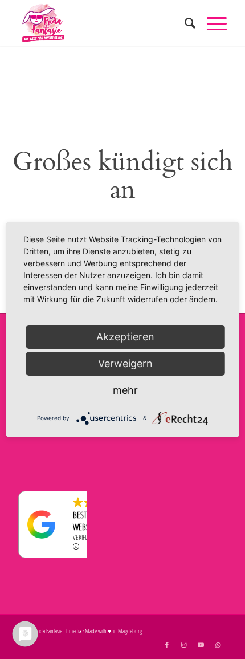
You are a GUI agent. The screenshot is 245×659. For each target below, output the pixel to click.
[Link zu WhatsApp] (218, 644)
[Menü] (211, 23)
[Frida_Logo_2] (101, 23)
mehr (125, 390)
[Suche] (184, 23)
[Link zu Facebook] (166, 644)
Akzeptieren (125, 337)
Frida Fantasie (48, 631)
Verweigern (125, 363)
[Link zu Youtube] (201, 644)
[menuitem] (184, 23)
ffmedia (73, 631)
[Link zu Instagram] (184, 644)
